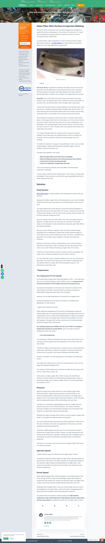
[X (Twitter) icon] (48, 523)
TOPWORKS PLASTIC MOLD (23, 5)
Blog (73, 5)
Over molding (22, 76)
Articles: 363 (46, 526)
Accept (6, 538)
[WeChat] (2, 277)
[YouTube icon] (50, 523)
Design (59, 5)
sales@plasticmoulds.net (55, 2)
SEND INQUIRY (25, 43)
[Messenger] (2, 273)
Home (31, 5)
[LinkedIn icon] (45, 523)
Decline (11, 538)
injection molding (60, 18)
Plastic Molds (39, 5)
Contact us (67, 5)
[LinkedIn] (67, 505)
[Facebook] (43, 505)
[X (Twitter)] (55, 505)
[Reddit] (79, 505)
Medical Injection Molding (25, 81)
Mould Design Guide (23, 65)
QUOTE (81, 5)
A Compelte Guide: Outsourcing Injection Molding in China (23, 56)
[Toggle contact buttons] (1, 266)
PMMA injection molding (24, 73)
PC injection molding (24, 71)
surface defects (57, 43)
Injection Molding (50, 5)
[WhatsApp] (2, 270)
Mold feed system (42, 193)
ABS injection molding (24, 69)
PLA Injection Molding (24, 74)
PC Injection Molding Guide (64, 540)
